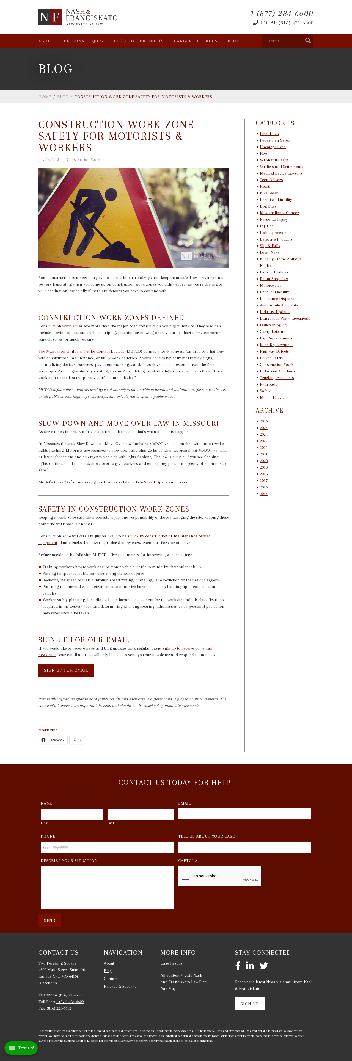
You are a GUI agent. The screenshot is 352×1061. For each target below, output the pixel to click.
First (44, 823)
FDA (263, 153)
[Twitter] (263, 966)
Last (111, 823)
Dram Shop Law (274, 278)
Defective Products (139, 40)
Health (265, 186)
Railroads (268, 384)
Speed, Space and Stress (166, 482)
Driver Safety (271, 357)
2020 (264, 460)
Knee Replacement (276, 344)
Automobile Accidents (279, 305)
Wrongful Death (274, 160)
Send (50, 920)
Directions (47, 982)
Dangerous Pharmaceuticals (285, 318)
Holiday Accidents (276, 232)
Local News (270, 252)
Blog (234, 40)
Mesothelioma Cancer (279, 212)
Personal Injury (84, 40)
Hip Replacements (276, 338)
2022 (264, 447)
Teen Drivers (271, 179)
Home (44, 96)
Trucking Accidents (277, 377)
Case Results (172, 963)
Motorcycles (271, 285)
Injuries (267, 225)
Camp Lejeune (272, 331)
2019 (264, 467)
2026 (264, 421)
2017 (264, 480)
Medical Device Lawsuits (281, 173)
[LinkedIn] (250, 966)
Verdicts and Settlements (281, 166)
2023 (264, 440)
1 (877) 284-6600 (70, 1001)
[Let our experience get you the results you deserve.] (78, 17)
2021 (264, 454)
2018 (264, 473)
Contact (110, 978)
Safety (265, 390)
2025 (264, 427)
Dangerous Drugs (196, 40)
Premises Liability (276, 199)
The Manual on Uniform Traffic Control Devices (81, 351)
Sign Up (250, 1003)
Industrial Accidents (277, 371)
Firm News (269, 133)
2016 (264, 487)
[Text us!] (21, 1049)
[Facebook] (238, 966)
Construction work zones (60, 326)
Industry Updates (275, 311)
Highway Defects (274, 351)
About (46, 40)
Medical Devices (274, 397)
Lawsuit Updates (274, 272)
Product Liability (274, 291)
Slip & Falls (270, 245)
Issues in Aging (273, 324)
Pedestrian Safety (275, 140)
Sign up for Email (66, 670)
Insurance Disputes (277, 298)
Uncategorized (273, 146)
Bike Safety (269, 192)
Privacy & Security (120, 986)
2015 (264, 493)
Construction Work (83, 159)
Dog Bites (268, 206)
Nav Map (169, 988)
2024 (264, 434)
